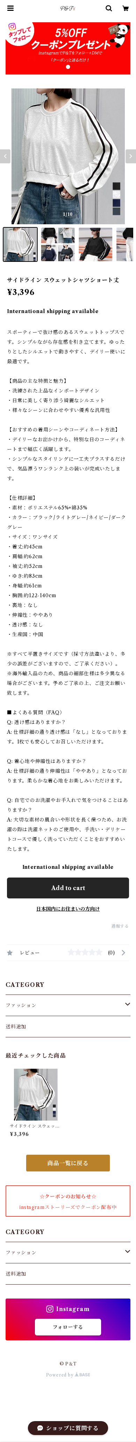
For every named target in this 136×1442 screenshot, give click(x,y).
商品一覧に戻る (68, 1163)
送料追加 (16, 1026)
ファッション (21, 1005)
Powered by (60, 1375)
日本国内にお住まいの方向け (68, 909)
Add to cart (68, 887)
